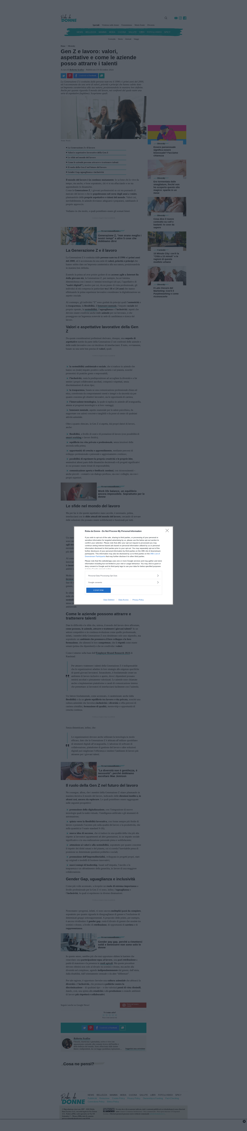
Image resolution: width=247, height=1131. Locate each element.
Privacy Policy (138, 600)
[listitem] (123, 575)
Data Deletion (108, 600)
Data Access (123, 600)
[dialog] (123, 565)
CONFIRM (98, 590)
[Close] (168, 531)
